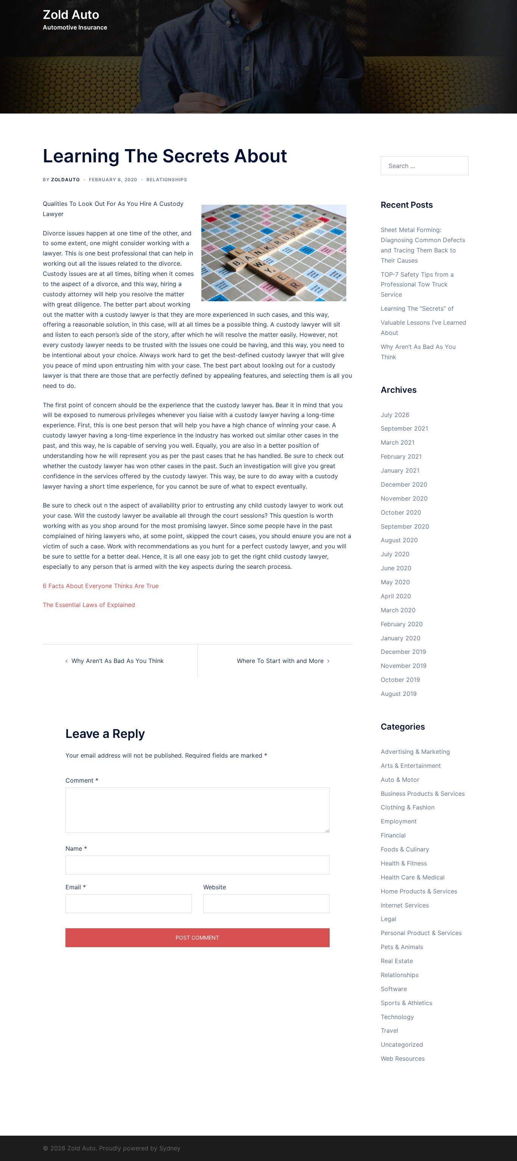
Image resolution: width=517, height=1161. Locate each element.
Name (76, 848)
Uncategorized (402, 1044)
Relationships (166, 179)
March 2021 (397, 442)
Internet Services (405, 905)
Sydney (170, 1148)
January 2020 (400, 638)
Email (75, 887)
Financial (393, 835)
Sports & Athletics (406, 1003)
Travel (389, 1030)
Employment (399, 821)
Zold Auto (71, 14)
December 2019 (403, 651)
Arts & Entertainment (411, 765)
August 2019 (399, 693)
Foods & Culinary (405, 849)
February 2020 (402, 624)
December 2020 (404, 484)
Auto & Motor (400, 779)
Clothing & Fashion (407, 807)
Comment (81, 780)
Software (394, 989)
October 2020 (401, 512)
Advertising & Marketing (415, 751)
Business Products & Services (423, 793)
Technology (397, 1017)
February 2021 (401, 456)
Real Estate (397, 961)
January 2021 (400, 470)
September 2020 (405, 526)
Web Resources (403, 1058)
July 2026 (395, 415)
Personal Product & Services (421, 933)
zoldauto (65, 179)
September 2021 (404, 428)
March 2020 (398, 610)
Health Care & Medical (413, 877)
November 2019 (404, 665)
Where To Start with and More (280, 661)
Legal (388, 919)
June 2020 (396, 568)
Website (214, 887)
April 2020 (396, 596)
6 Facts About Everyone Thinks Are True (101, 586)
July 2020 (395, 554)
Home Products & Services (419, 891)
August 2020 (399, 540)
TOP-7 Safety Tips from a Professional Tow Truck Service (417, 285)
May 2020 (395, 582)
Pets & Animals (402, 947)
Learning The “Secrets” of (417, 308)
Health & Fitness (404, 863)
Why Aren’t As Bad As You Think (118, 661)
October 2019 (400, 679)
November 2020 (404, 498)
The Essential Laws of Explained (89, 605)
